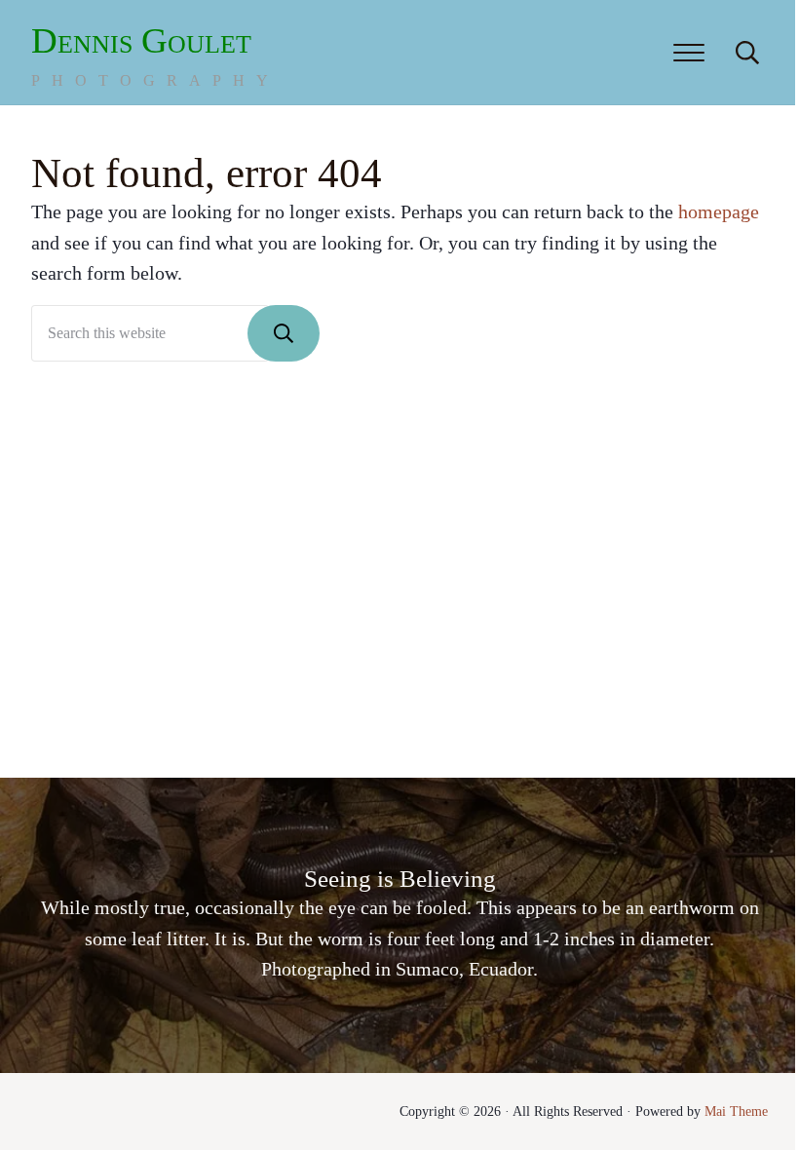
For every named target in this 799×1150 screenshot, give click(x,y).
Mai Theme (736, 1111)
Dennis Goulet (141, 40)
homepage (718, 211)
